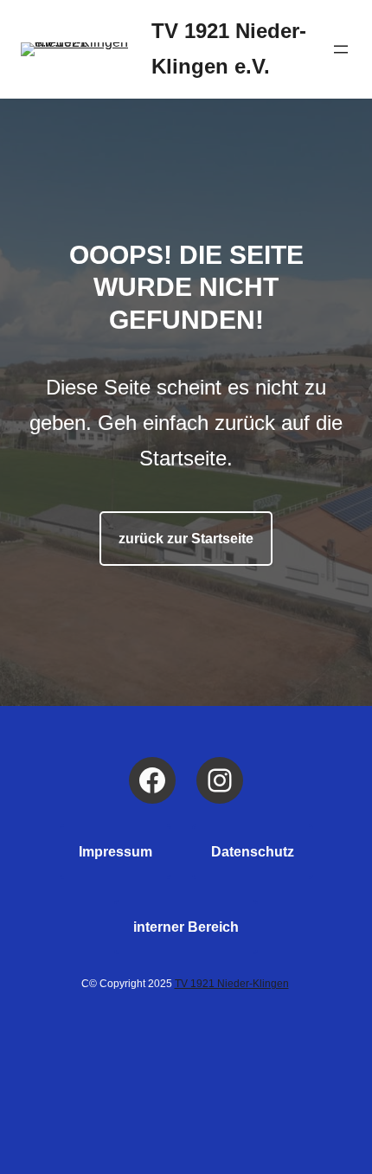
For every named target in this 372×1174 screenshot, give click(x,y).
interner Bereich (186, 927)
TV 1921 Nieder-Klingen (232, 984)
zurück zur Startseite (186, 538)
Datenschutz (252, 851)
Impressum (115, 851)
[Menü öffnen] (340, 49)
